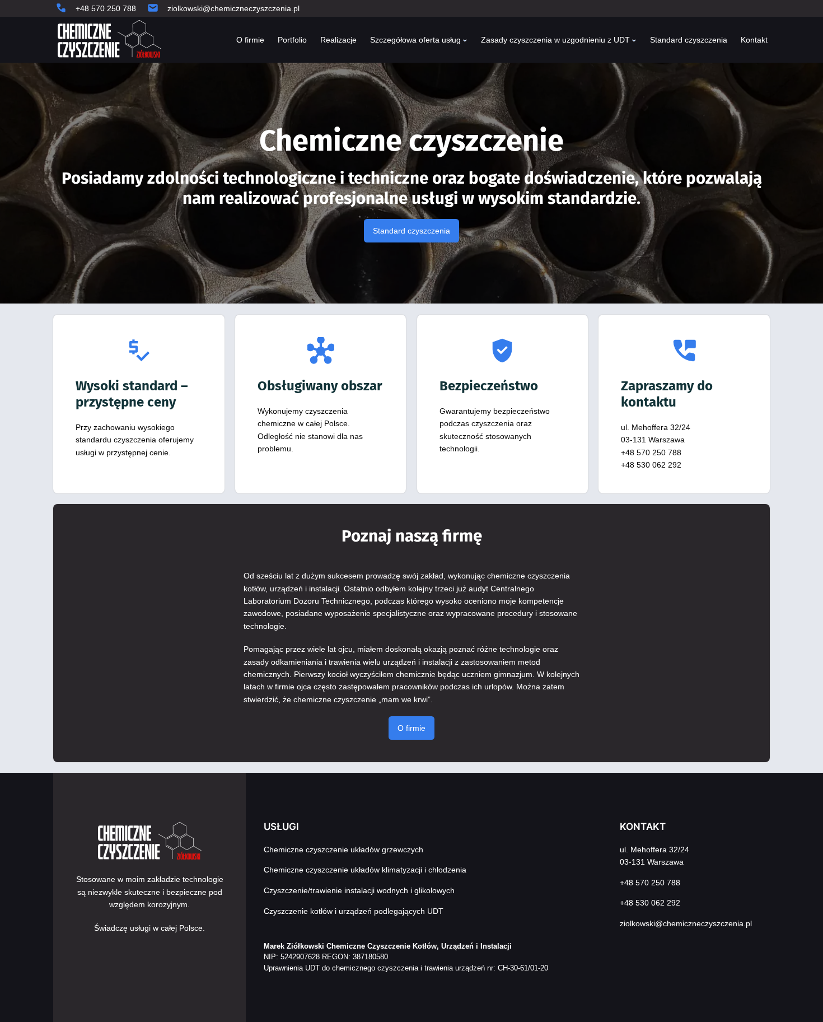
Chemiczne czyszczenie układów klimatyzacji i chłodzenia (365, 869)
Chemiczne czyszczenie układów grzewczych (343, 849)
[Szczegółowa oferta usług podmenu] (464, 40)
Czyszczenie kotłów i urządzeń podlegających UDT (353, 911)
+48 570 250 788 (106, 8)
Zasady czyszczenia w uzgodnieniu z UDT (555, 39)
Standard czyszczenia (411, 230)
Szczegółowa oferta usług (415, 39)
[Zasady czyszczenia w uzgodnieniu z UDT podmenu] (634, 40)
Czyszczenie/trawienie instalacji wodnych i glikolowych (359, 890)
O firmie (411, 728)
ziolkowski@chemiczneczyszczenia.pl (233, 8)
